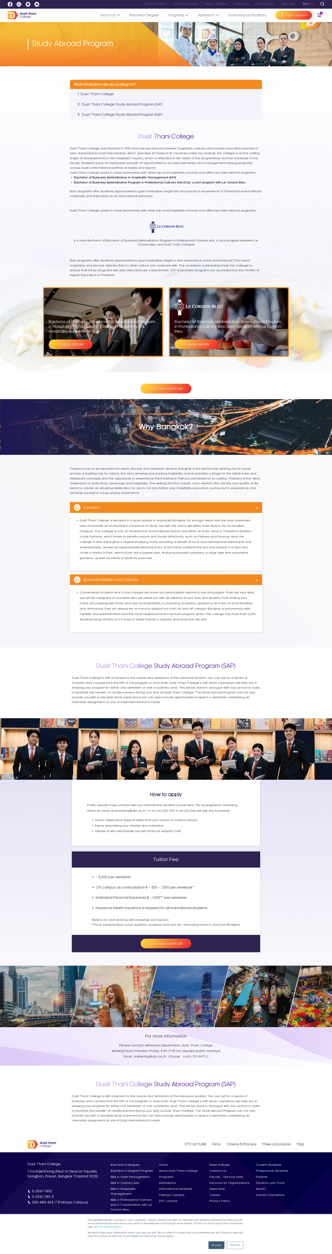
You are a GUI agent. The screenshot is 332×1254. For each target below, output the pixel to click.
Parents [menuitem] (261, 1176)
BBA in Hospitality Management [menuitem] (123, 1191)
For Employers (265, 3)
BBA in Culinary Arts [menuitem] (125, 1182)
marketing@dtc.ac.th (150, 1056)
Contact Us (241, 3)
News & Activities (216, 3)
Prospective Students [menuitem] (272, 1170)
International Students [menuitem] (175, 1188)
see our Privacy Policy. (108, 1227)
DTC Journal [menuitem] (168, 1200)
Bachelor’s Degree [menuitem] (125, 1164)
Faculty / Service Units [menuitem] (226, 1176)
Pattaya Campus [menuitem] (171, 1195)
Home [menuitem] (163, 1164)
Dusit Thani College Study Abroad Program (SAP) (122, 104)
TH (305, 3)
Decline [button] (235, 1245)
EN (312, 3)
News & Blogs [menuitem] (219, 1164)
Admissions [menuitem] (167, 1182)
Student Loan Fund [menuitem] (270, 1182)
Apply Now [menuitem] (217, 1188)
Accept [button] (216, 1245)
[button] (110, 15)
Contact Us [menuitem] (217, 1170)
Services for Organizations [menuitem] (229, 1182)
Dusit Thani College (97, 94)
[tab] (322, 4)
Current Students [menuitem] (268, 1164)
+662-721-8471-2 (196, 1056)
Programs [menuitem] (166, 1176)
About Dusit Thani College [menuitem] (178, 1170)
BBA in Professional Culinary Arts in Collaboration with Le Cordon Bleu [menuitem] (131, 1204)
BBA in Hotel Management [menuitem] (130, 1176)
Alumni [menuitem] (260, 1188)
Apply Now (288, 3)
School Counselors (186, 3)
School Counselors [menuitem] (270, 1195)
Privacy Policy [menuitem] (219, 1200)
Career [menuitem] (214, 1195)
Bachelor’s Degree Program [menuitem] (132, 1170)
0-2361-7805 (42, 1191)
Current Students (155, 3)
